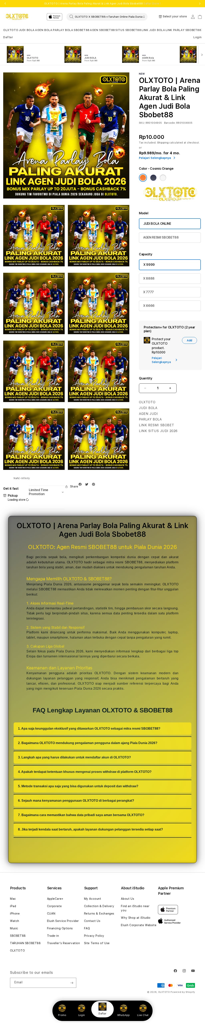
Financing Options (60, 928)
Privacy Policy (94, 935)
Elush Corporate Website (138, 925)
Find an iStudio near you (135, 908)
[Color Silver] (163, 178)
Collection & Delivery (99, 906)
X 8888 (149, 278)
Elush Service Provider (63, 921)
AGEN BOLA (43, 30)
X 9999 (149, 265)
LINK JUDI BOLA (153, 30)
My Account (92, 898)
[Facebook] (81, 485)
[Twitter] (87, 485)
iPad (13, 906)
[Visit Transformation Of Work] (170, 202)
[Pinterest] (94, 485)
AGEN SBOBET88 (102, 30)
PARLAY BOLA (63, 30)
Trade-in (53, 935)
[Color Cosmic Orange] (143, 178)
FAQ (87, 928)
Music (14, 928)
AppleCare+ (55, 898)
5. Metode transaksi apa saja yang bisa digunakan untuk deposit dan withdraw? (78, 786)
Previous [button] (5, 4)
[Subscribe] (71, 983)
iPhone (15, 913)
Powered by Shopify (183, 992)
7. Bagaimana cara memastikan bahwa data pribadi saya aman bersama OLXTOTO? (81, 815)
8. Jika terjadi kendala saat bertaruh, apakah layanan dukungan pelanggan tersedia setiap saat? (90, 829)
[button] (10, 30)
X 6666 (149, 306)
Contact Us (92, 921)
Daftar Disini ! (152, 3)
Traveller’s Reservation (63, 943)
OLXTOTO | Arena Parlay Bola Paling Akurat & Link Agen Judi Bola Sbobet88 (102, 3)
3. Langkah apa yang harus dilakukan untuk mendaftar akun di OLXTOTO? (74, 757)
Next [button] (200, 4)
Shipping (163, 142)
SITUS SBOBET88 (128, 30)
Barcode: (170, 122)
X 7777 (148, 292)
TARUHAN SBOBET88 (25, 943)
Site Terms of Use (97, 943)
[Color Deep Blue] (153, 178)
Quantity (145, 378)
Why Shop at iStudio (135, 917)
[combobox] (107, 16)
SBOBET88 (81, 30)
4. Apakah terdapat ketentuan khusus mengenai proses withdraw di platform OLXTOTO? (85, 771)
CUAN (51, 913)
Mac (13, 898)
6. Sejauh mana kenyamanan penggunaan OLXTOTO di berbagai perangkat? (76, 800)
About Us (127, 898)
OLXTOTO (10, 30)
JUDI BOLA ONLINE (157, 224)
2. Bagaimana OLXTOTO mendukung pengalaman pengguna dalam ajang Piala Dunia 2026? (87, 743)
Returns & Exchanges (99, 913)
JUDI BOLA (27, 30)
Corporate (54, 906)
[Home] (17, 17)
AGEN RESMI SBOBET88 (161, 237)
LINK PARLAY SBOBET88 (183, 30)
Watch (14, 921)
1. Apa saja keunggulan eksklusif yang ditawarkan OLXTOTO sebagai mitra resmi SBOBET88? (89, 728)
